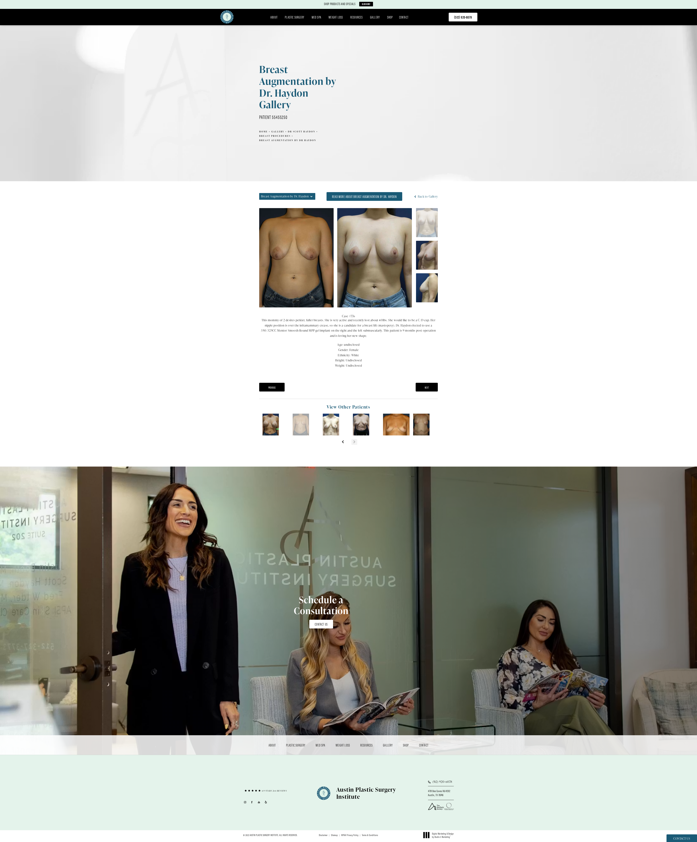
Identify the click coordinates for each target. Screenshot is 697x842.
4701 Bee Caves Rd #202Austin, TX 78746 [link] (439, 793)
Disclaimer (323, 835)
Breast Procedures (275, 135)
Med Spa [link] (316, 17)
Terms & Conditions (370, 835)
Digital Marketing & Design (443, 835)
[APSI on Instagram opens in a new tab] (245, 802)
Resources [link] (356, 17)
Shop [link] (390, 17)
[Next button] (354, 442)
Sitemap (334, 835)
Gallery (277, 131)
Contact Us (321, 624)
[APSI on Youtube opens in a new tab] (259, 802)
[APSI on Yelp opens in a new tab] (266, 802)
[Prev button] (343, 442)
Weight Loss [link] (336, 17)
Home (263, 131)
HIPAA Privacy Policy (349, 835)
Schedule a (321, 605)
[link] (463, 17)
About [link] (274, 17)
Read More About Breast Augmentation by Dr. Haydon (364, 196)
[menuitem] (274, 17)
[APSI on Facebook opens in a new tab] (252, 802)
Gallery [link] (375, 17)
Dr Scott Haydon (301, 131)
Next (427, 387)
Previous (272, 387)
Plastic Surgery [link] (294, 17)
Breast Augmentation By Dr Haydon (287, 140)
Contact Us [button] (681, 839)
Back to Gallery (427, 196)
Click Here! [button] (366, 4)
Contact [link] (403, 17)
